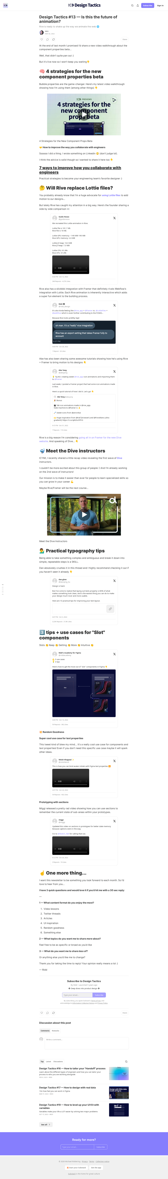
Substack (72, 1174)
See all (44, 1124)
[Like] (41, 39)
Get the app (96, 1167)
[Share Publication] (137, 5)
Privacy (85, 1161)
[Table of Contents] (2, 589)
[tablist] (50, 1030)
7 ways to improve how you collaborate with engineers (80, 169)
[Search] (132, 5)
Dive (119, 458)
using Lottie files (111, 195)
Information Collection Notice (83, 1003)
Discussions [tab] (58, 1061)
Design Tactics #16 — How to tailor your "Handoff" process (72, 1068)
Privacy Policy (102, 1003)
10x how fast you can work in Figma (54, 1091)
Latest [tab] (48, 1061)
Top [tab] (42, 1061)
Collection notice (102, 1161)
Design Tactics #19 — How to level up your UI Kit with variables (69, 1106)
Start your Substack (77, 1167)
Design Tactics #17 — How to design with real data (67, 1087)
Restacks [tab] (55, 1031)
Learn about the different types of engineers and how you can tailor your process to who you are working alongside (70, 1073)
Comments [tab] (45, 1031)
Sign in (160, 5)
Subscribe (147, 5)
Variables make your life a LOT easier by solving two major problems (68, 1111)
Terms (91, 1161)
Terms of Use (96, 1001)
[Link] (36, 74)
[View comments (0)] (47, 39)
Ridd (46, 31)
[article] (84, 1074)
